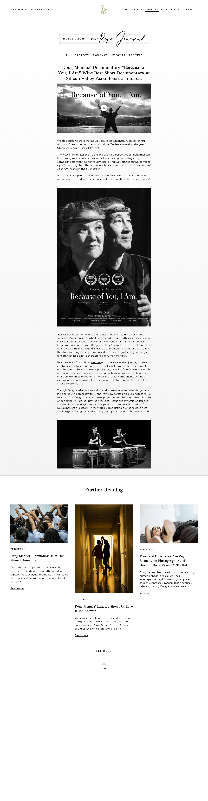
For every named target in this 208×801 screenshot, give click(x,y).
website (96, 362)
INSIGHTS (118, 55)
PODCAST (100, 55)
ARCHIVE (135, 55)
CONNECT (188, 9)
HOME (125, 9)
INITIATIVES (170, 9)
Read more (17, 588)
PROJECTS (82, 55)
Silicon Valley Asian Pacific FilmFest (77, 148)
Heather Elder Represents (31, 9)
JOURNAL (152, 9)
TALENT (137, 9)
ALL (69, 55)
